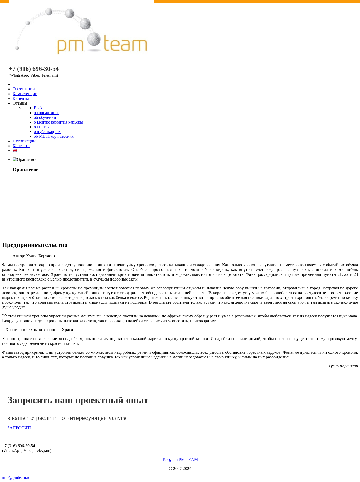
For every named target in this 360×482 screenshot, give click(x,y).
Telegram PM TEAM (180, 459)
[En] (15, 150)
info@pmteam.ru (16, 477)
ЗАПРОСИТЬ (19, 428)
